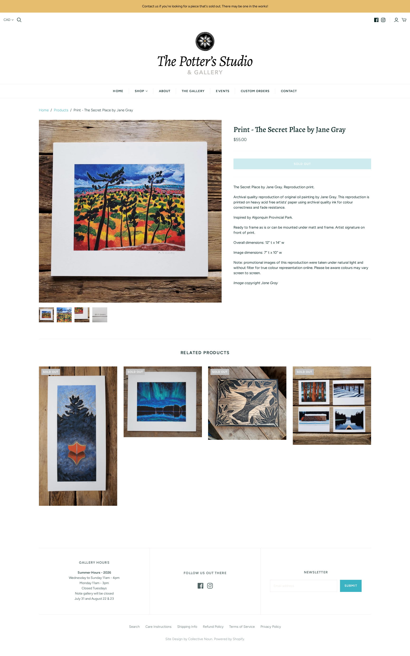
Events (222, 91)
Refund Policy (213, 627)
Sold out (302, 164)
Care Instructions (158, 627)
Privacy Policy (271, 627)
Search (134, 627)
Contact (289, 91)
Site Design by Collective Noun (188, 639)
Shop (139, 91)
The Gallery (193, 91)
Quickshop (58, 514)
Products (61, 110)
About (164, 91)
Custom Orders (255, 91)
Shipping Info (187, 627)
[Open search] (19, 20)
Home (118, 91)
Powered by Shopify (229, 639)
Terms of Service (242, 627)
